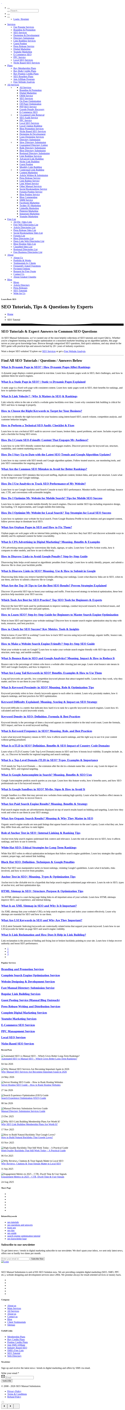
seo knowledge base (17, 1238)
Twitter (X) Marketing (30, 205)
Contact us (12, 1316)
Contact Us (18, 274)
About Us (18, 257)
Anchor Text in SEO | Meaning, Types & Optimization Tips (38, 876)
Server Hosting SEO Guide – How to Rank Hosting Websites (31, 1085)
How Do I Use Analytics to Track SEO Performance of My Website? (43, 483)
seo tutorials (13, 1222)
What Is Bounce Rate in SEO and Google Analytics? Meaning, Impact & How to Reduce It (58, 658)
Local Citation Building (31, 126)
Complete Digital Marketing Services (24, 1012)
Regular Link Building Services (20, 994)
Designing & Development (26, 35)
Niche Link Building (29, 161)
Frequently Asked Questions (27, 266)
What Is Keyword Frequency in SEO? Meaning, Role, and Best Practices (46, 731)
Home (10, 314)
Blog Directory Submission (33, 150)
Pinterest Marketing (29, 211)
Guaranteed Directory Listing (34, 145)
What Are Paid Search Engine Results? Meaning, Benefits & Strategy (44, 803)
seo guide (11, 1233)
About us (11, 1305)
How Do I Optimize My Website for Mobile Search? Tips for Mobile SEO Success (51, 498)
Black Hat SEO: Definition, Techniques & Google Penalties (38, 862)
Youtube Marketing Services (18, 1018)
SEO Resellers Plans (23, 76)
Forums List (19, 235)
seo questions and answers (20, 1225)
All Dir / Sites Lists (22, 222)
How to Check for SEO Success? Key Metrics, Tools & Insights (40, 629)
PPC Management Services (18, 1031)
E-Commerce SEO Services (18, 1025)
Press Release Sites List (24, 230)
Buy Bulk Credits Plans (24, 71)
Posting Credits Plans (17, 1342)
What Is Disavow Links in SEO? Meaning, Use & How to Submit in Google (48, 571)
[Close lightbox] (16, 1406)
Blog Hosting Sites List (24, 244)
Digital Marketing (21, 49)
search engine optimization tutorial (23, 1236)
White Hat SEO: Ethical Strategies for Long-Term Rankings (38, 847)
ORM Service (26, 95)
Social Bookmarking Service (33, 189)
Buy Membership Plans (24, 68)
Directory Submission (23, 38)
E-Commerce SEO (22, 54)
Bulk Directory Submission (33, 148)
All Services (13, 84)
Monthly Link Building (31, 167)
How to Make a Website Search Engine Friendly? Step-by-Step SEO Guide (48, 643)
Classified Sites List (22, 246)
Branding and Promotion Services (22, 969)
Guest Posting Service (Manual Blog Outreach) (30, 1000)
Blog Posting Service (30, 194)
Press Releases (20, 288)
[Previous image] (4, 1406)
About (10, 255)
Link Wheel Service (29, 183)
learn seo (11, 1227)
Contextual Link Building (32, 170)
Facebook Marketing (29, 202)
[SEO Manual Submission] (5, 1261)
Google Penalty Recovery (32, 109)
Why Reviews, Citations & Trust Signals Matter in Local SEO (31, 1163)
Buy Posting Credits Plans (26, 73)
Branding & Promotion (24, 30)
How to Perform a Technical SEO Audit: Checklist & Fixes (37, 425)
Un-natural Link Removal (32, 115)
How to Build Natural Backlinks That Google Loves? (27, 1137)
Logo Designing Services (32, 137)
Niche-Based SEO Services (17, 1043)
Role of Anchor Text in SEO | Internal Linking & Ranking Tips (40, 832)
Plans (9, 65)
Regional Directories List (25, 249)
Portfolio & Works (22, 260)
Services (11, 24)
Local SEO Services (23, 60)
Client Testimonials (16, 1322)
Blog (9, 279)
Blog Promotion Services (32, 128)
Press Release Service (23, 46)
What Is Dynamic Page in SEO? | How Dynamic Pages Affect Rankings (45, 367)
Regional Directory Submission (35, 153)
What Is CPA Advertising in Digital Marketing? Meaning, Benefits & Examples (50, 542)
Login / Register (21, 19)
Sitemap (11, 1325)
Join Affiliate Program (24, 79)
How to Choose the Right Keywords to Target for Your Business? (41, 411)
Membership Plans (16, 1336)
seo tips (10, 1230)
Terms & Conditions (17, 1394)
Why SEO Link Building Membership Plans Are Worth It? (29, 1124)
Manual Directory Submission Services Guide (23, 1111)
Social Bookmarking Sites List (28, 233)
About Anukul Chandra (24, 277)
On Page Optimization (30, 101)
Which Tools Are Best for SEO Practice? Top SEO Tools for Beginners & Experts (51, 600)
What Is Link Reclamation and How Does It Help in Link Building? (43, 934)
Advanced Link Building (32, 159)
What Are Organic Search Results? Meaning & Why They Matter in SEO (47, 818)
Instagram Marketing (29, 213)
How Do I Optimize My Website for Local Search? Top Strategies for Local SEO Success (56, 512)
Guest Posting (20, 43)
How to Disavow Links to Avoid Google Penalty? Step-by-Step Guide (44, 556)
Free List (11, 219)
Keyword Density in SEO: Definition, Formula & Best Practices (40, 716)
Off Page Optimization (30, 104)
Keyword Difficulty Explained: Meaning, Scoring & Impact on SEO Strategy (49, 701)
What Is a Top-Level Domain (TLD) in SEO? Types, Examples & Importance (49, 760)
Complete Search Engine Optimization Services (30, 975)
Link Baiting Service (29, 180)
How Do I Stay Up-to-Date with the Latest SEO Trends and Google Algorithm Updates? (56, 454)
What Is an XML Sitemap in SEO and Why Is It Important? (39, 905)
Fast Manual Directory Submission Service (27, 987)
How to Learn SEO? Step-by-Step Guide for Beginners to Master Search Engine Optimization (59, 614)
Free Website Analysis (24, 82)
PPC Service (19, 57)
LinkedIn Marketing (29, 208)
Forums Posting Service (31, 191)
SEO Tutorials (20, 290)
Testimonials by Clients (24, 263)
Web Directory (14, 1356)
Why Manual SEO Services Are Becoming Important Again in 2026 (34, 1072)
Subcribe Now (37, 1259)
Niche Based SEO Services (26, 62)
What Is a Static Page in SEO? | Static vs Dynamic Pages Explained (43, 381)
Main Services (14, 1308)
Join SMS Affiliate (16, 1345)
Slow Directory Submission (33, 142)
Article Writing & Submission (34, 175)
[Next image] (10, 1406)
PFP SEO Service (28, 106)
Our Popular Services (23, 27)
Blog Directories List (23, 238)
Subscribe (6, 1381)
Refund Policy (14, 1397)
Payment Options (21, 268)
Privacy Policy (14, 1391)
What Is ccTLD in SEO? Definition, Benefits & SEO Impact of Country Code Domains (55, 745)
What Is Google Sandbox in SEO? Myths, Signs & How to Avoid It (43, 789)
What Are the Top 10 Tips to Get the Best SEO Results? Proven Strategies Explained (54, 585)
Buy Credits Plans (16, 1339)
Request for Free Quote (24, 271)
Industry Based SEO (17, 1347)
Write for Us (19, 293)
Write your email (10, 1373)
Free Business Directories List (27, 252)
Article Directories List (24, 227)
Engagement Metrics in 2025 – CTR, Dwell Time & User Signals (32, 1176)
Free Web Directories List (25, 224)
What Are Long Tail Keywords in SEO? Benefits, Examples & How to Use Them (51, 673)
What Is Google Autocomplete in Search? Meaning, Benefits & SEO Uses (46, 774)
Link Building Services (24, 40)
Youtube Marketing (22, 51)
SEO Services (20, 32)
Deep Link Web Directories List (28, 241)
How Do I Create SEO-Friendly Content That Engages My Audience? (44, 440)
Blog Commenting (28, 197)
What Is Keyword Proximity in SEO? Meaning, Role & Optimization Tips (47, 687)
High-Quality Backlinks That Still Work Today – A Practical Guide (33, 1150)
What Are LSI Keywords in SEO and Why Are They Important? (41, 920)
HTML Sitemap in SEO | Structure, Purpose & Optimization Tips (42, 891)
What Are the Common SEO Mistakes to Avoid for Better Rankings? (44, 469)
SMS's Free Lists (15, 1350)
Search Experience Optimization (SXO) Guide (23, 1098)
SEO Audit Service (29, 117)
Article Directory (21, 285)
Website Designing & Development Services (28, 981)
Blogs (16, 282)
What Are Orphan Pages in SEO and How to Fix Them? (36, 527)
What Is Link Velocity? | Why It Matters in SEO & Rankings (39, 396)
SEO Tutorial (13, 1353)
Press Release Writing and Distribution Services (30, 1006)
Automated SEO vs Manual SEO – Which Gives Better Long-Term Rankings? (39, 1058)
